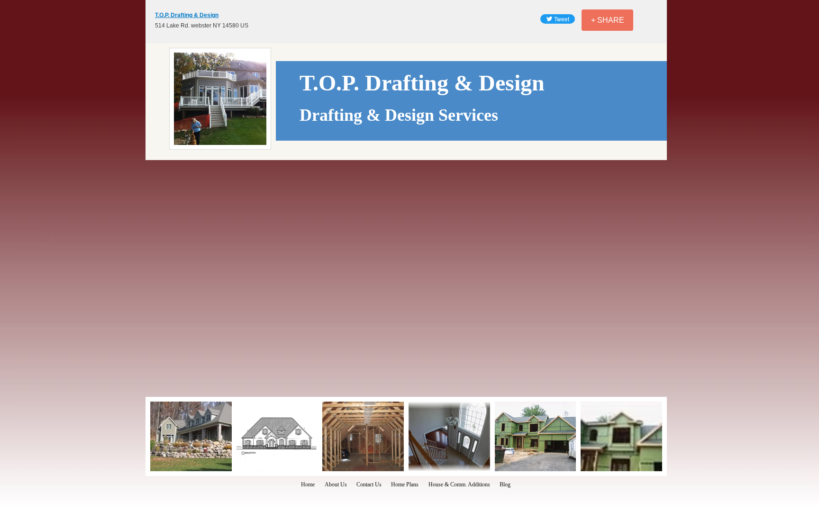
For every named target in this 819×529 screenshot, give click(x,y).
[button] (191, 436)
